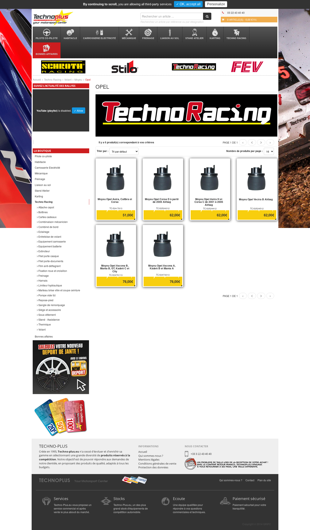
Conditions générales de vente (157, 463)
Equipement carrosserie (52, 241)
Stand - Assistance (49, 319)
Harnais (42, 280)
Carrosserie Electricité (99, 38)
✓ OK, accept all (188, 4)
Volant (67, 79)
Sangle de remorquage (51, 305)
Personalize (216, 4)
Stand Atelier (194, 38)
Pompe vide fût (46, 295)
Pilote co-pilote (47, 38)
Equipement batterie (50, 246)
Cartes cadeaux (47, 217)
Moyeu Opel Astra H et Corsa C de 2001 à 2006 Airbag (208, 201)
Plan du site (264, 480)
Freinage (148, 38)
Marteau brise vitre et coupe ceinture (59, 290)
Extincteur (44, 251)
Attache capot (46, 207)
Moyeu (78, 79)
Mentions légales (148, 459)
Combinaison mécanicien (53, 222)
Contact (249, 480)
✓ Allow (78, 110)
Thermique (44, 324)
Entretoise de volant (49, 236)
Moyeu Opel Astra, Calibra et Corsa (115, 200)
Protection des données (153, 467)
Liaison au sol (169, 38)
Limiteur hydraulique (50, 285)
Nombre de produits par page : (244, 151)
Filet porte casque (48, 256)
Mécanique (129, 38)
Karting (215, 38)
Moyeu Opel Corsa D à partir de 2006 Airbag (162, 200)
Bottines (43, 212)
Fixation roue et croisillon (52, 270)
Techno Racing (236, 38)
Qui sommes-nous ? (150, 456)
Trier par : (102, 151)
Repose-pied (45, 300)
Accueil (37, 79)
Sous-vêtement (47, 314)
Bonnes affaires (47, 54)
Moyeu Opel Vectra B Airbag (256, 199)
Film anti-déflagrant (49, 266)
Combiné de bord (48, 227)
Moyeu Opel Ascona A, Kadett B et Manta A (161, 267)
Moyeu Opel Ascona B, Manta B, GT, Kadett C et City (114, 268)
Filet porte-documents (50, 261)
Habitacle (70, 38)
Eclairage (43, 231)
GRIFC (267, 524)
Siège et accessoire (49, 310)
